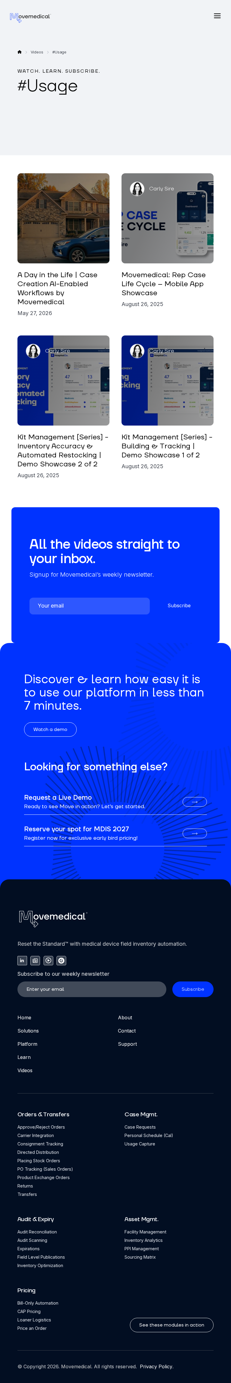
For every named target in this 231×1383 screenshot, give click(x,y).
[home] (30, 17)
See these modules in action (171, 1325)
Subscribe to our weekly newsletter (63, 974)
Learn (24, 1057)
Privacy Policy (155, 1366)
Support (127, 1044)
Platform (27, 1044)
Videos (24, 1070)
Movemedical (76, 1366)
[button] (217, 15)
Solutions (28, 1031)
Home (24, 1018)
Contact (127, 1031)
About (125, 1018)
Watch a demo (50, 729)
